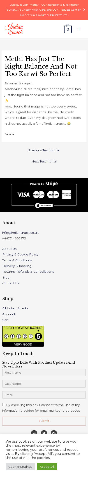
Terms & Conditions (17, 260)
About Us (9, 248)
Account (8, 314)
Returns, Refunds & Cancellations (28, 271)
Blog (5, 277)
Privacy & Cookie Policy (20, 254)
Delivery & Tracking (16, 266)
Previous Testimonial (44, 150)
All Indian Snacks (15, 308)
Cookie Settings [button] (20, 466)
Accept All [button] (47, 466)
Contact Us (10, 283)
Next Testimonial (44, 161)
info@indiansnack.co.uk (20, 232)
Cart (5, 320)
